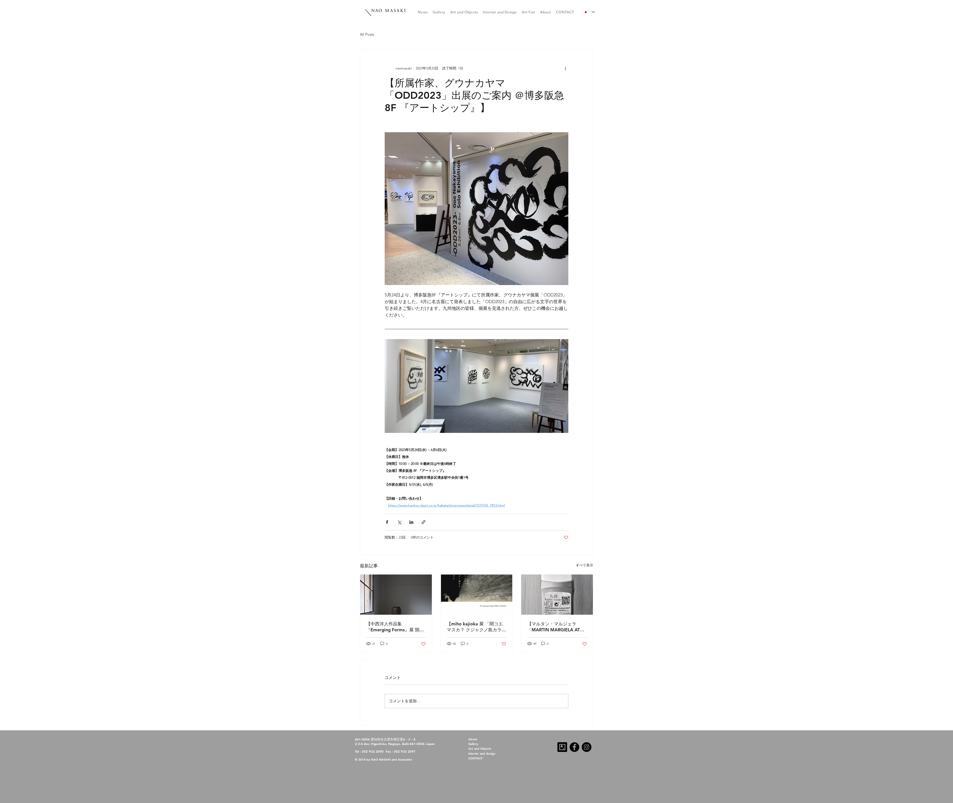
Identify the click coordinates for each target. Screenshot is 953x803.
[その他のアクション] (565, 68)
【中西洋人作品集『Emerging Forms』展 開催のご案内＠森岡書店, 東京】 (395, 627)
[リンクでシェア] (423, 522)
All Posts (367, 34)
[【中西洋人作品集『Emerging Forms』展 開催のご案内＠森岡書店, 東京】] (396, 595)
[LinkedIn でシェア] (411, 522)
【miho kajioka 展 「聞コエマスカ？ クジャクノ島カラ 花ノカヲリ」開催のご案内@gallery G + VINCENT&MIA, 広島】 (475, 627)
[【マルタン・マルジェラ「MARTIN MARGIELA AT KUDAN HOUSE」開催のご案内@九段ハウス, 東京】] (557, 595)
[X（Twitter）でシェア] (399, 522)
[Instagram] (586, 747)
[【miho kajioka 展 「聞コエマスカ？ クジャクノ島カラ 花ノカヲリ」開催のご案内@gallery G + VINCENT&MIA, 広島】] (476, 595)
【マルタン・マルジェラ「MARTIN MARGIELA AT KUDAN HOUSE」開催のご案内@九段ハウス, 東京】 (554, 627)
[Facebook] (574, 747)
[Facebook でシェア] (387, 522)
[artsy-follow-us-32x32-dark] (562, 747)
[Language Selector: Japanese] (588, 12)
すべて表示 (584, 565)
